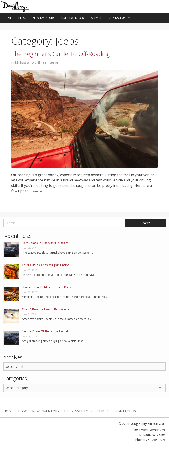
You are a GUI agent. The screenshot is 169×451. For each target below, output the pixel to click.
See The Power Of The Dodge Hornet (45, 331)
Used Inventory (72, 18)
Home (8, 18)
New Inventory (44, 18)
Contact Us (117, 18)
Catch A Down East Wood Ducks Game (46, 309)
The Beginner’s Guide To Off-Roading (60, 54)
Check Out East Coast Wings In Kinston (45, 265)
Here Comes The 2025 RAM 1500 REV (45, 243)
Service (96, 18)
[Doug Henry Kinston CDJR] (15, 6)
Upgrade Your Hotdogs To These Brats (46, 287)
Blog (22, 18)
